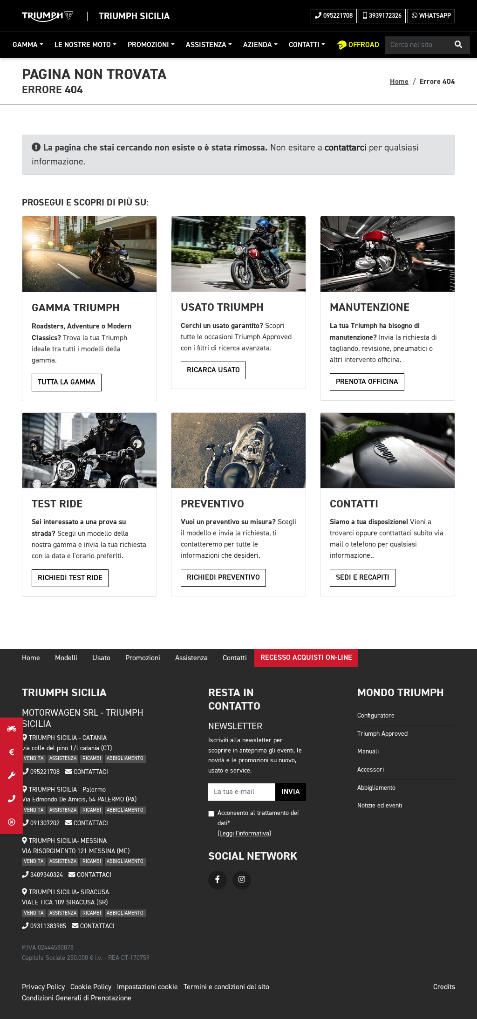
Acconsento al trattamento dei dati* (258, 818)
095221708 (337, 16)
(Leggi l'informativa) (244, 833)
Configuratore (376, 715)
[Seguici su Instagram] (241, 880)
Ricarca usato (213, 370)
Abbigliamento (376, 788)
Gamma (25, 45)
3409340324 (45, 875)
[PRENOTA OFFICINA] (11, 775)
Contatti (304, 45)
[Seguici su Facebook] (217, 880)
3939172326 (384, 16)
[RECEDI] (11, 822)
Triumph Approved (382, 734)
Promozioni (148, 45)
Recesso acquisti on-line (306, 658)
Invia (290, 792)
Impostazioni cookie (147, 987)
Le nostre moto (83, 45)
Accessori (370, 769)
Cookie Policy (90, 987)
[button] (458, 45)
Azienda (257, 45)
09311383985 (47, 926)
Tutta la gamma (66, 382)
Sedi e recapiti (362, 577)
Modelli (66, 658)
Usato (101, 658)
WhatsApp (434, 16)
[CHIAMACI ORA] (11, 799)
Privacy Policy (43, 987)
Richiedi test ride (70, 578)
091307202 (44, 823)
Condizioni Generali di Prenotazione (76, 998)
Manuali (368, 751)
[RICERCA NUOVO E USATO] (11, 729)
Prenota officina (367, 382)
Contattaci (90, 772)
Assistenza (206, 45)
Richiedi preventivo (223, 577)
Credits (444, 987)
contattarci (346, 147)
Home (399, 81)
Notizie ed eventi (379, 805)
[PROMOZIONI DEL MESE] (11, 752)
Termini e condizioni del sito (226, 987)
